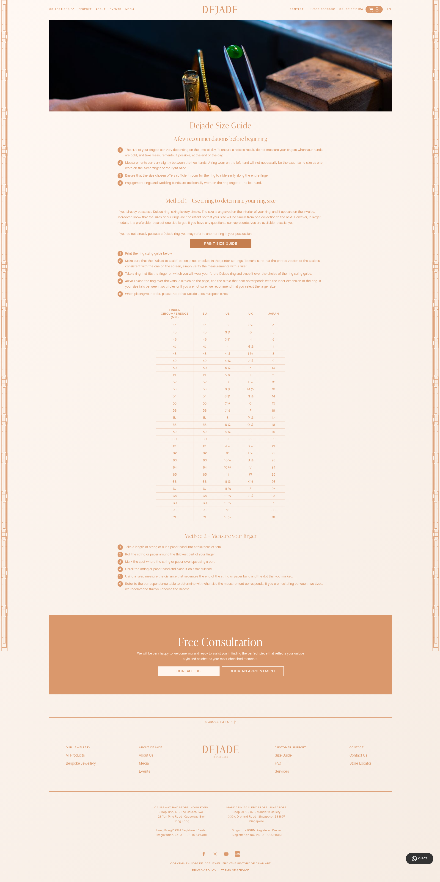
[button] (374, 9)
